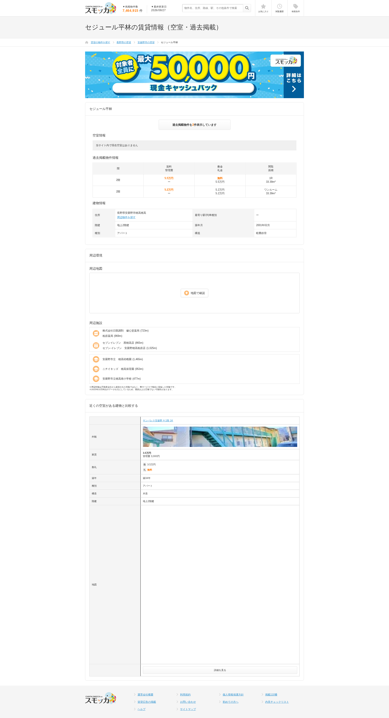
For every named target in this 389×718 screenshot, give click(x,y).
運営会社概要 (145, 694)
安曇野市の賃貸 (146, 42)
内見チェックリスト (277, 701)
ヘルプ (141, 709)
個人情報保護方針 (233, 694)
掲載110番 (271, 694)
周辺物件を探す (126, 217)
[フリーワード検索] (247, 8)
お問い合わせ (188, 701)
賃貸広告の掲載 (147, 701)
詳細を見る (220, 670)
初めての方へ (230, 701)
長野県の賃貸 (123, 42)
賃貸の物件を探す (100, 42)
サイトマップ (188, 709)
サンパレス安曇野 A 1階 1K (158, 420)
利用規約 (185, 694)
